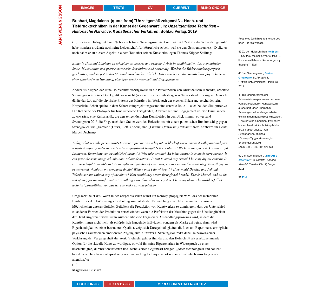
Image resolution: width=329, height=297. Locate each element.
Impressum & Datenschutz (181, 284)
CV (150, 8)
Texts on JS (88, 284)
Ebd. (245, 177)
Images (87, 8)
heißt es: (273, 51)
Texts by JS (119, 284)
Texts (118, 8)
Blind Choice (213, 8)
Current (181, 8)
